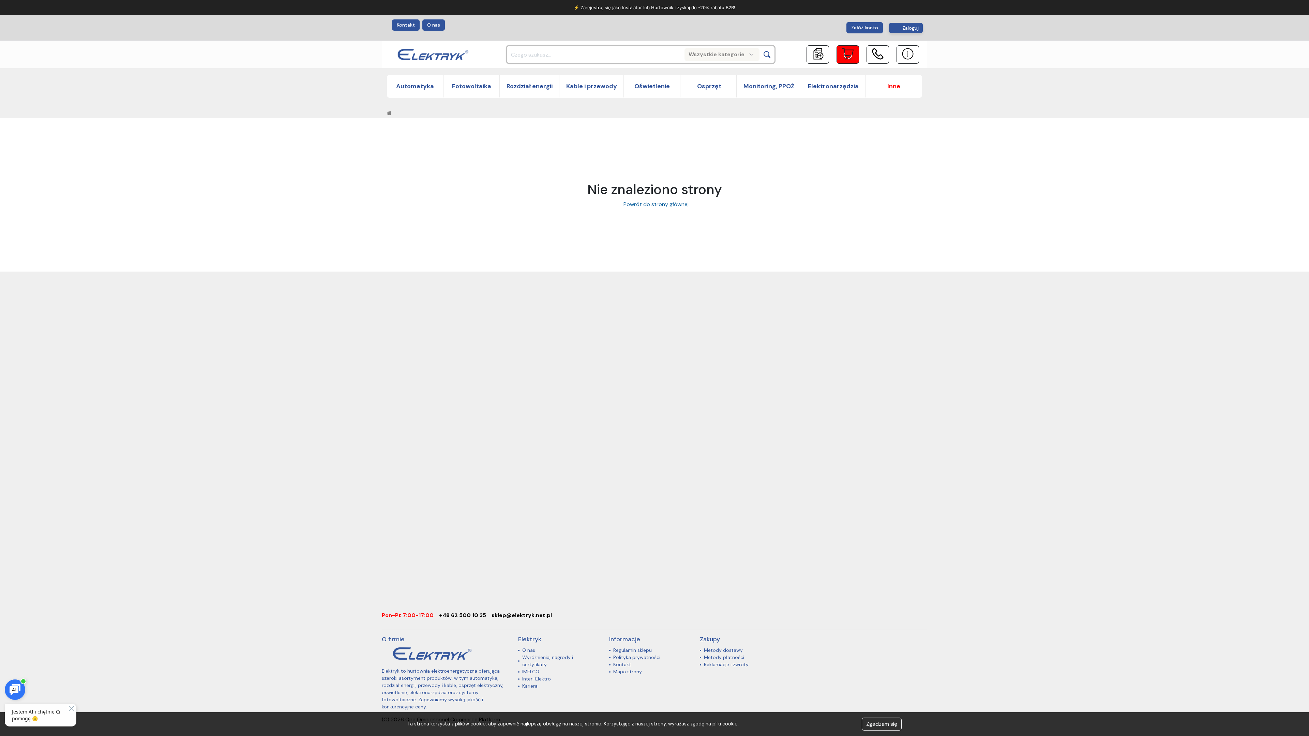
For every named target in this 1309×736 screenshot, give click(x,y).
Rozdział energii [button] (530, 86)
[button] (894, 86)
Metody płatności (724, 657)
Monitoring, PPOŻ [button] (768, 86)
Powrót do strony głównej (655, 204)
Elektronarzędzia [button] (833, 86)
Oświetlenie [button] (652, 86)
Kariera (530, 686)
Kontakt (406, 25)
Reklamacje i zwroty (726, 664)
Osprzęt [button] (708, 86)
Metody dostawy (723, 650)
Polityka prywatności (636, 657)
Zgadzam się (881, 723)
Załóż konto (864, 28)
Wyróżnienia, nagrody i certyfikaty (547, 661)
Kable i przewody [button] (591, 86)
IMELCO (530, 672)
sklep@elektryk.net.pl (522, 615)
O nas (433, 25)
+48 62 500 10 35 (462, 615)
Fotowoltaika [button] (471, 86)
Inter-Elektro (536, 679)
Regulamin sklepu (632, 650)
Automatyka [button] (415, 86)
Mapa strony (627, 672)
